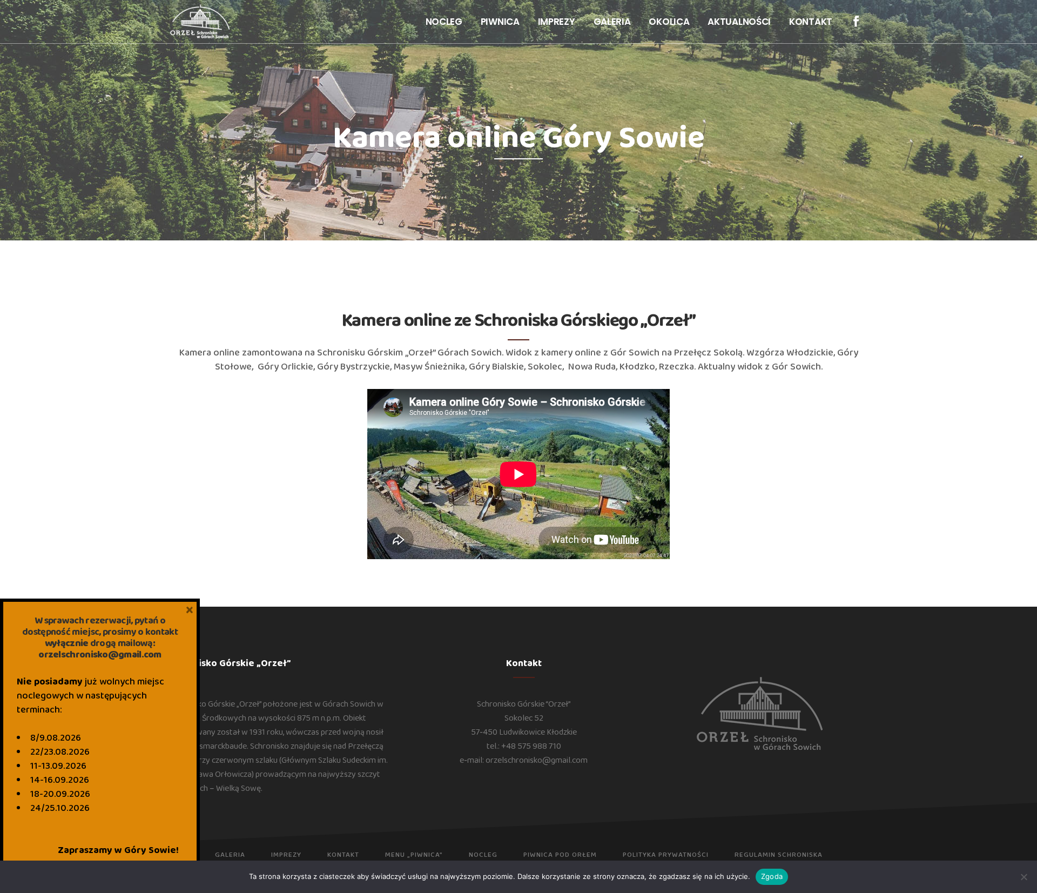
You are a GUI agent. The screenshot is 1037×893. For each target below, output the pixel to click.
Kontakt (343, 855)
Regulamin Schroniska (779, 855)
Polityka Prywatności (666, 855)
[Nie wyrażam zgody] (1023, 876)
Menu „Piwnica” (414, 855)
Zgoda (772, 876)
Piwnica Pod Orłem (560, 855)
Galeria (230, 855)
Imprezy (286, 855)
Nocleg (483, 855)
